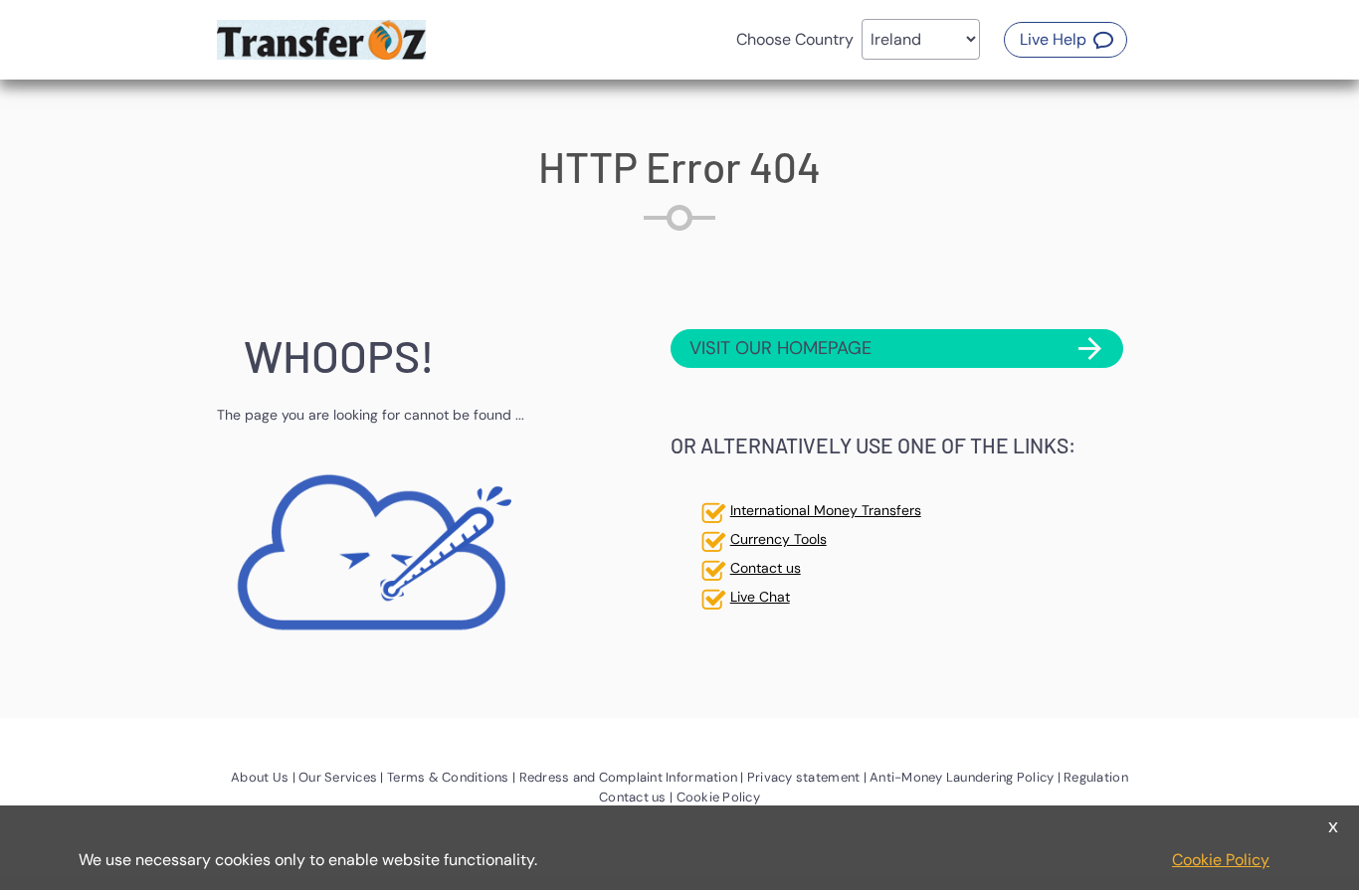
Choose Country (795, 39)
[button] (1065, 40)
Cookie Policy (1220, 859)
